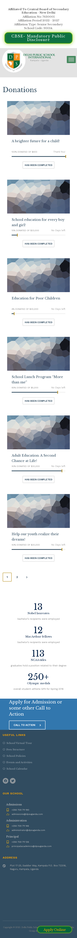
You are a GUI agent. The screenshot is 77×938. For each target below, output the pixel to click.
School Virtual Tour (19, 743)
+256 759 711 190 (20, 810)
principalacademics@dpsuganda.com (32, 846)
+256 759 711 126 (20, 842)
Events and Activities (19, 762)
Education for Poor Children (36, 298)
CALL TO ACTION (25, 725)
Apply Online (55, 930)
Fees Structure (15, 749)
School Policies (16, 755)
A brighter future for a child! (36, 141)
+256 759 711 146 (20, 826)
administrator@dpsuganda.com (28, 830)
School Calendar (17, 768)
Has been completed (38, 165)
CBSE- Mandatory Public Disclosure (38, 38)
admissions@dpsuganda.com (27, 814)
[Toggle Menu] (71, 59)
